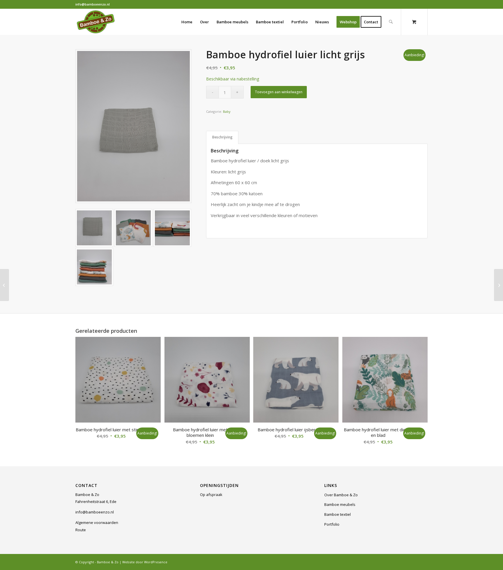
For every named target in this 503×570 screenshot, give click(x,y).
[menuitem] (187, 22)
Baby (227, 111)
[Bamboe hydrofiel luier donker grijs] (498, 285)
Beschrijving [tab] (222, 137)
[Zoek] (390, 22)
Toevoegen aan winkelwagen (278, 91)
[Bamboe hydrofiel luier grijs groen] (4, 285)
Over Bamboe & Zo (341, 494)
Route (80, 529)
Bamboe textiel (337, 514)
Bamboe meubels (339, 504)
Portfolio (331, 524)
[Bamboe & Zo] (95, 22)
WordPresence (155, 562)
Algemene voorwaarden (96, 522)
